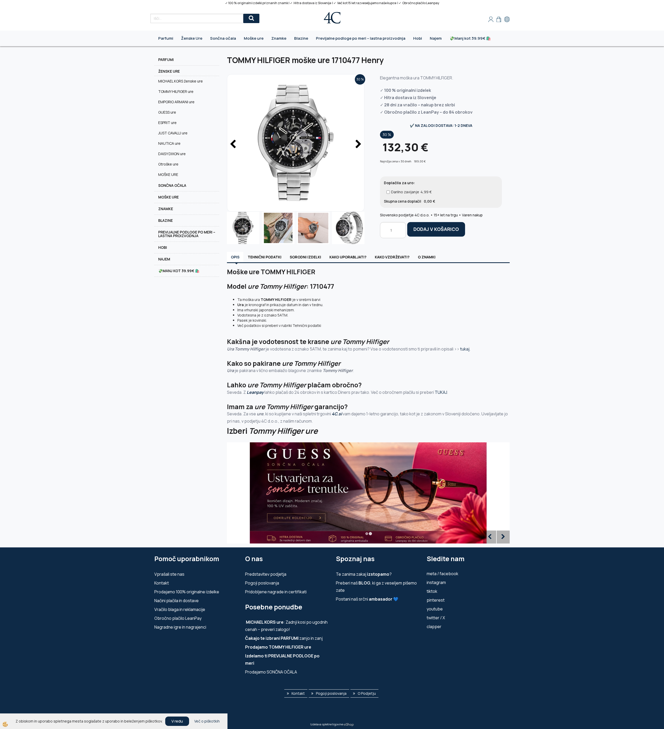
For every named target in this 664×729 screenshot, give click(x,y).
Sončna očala (223, 38)
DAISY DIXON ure (172, 153)
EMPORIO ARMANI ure (176, 101)
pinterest (436, 600)
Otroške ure (168, 164)
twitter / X (436, 618)
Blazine (301, 38)
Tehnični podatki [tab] (264, 257)
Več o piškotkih (207, 721)
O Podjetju (367, 693)
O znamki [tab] (426, 257)
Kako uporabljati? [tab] (347, 257)
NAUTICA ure (169, 143)
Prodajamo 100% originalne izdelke (186, 592)
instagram (436, 582)
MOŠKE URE (168, 174)
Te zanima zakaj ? (364, 574)
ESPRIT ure (167, 122)
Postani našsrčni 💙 (367, 599)
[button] (357, 144)
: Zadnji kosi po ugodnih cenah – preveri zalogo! (286, 625)
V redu (177, 721)
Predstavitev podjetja (265, 574)
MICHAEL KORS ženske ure (180, 81)
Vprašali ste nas (169, 574)
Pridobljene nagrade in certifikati (276, 592)
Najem (436, 38)
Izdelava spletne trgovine (326, 724)
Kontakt (161, 583)
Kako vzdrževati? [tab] (392, 257)
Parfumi (165, 38)
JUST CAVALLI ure (173, 132)
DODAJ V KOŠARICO (436, 229)
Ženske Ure (191, 38)
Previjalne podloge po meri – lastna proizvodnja (360, 38)
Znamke (278, 38)
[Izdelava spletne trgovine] (349, 724)
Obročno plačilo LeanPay (178, 618)
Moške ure (254, 38)
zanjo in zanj (284, 638)
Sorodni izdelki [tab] (305, 257)
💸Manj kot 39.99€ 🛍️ (470, 38)
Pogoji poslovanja (262, 583)
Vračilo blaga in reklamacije (179, 609)
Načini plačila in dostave (176, 600)
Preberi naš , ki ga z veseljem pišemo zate (376, 586)
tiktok (432, 591)
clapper (434, 626)
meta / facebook (442, 573)
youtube (435, 609)
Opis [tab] (235, 257)
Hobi (417, 38)
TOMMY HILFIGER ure (175, 91)
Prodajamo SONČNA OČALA (271, 672)
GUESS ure (167, 112)
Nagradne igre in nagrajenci (180, 627)
